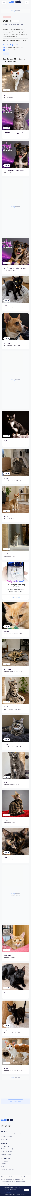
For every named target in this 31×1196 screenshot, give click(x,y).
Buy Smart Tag (5, 1146)
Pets (8, 7)
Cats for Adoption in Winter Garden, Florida (13, 1176)
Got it (26, 1190)
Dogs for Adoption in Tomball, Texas (11, 1184)
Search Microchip (6, 1139)
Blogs (2, 1166)
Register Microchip (6, 1136)
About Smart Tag (6, 1154)
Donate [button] (6, 54)
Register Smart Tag (7, 1149)
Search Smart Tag (6, 1151)
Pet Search (4, 1161)
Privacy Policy (7, 1192)
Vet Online (4, 1163)
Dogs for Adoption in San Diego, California (13, 1181)
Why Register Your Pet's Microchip (11, 1134)
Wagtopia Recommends (8, 1169)
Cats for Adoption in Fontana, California (12, 1179)
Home (3, 7)
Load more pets (15, 1101)
